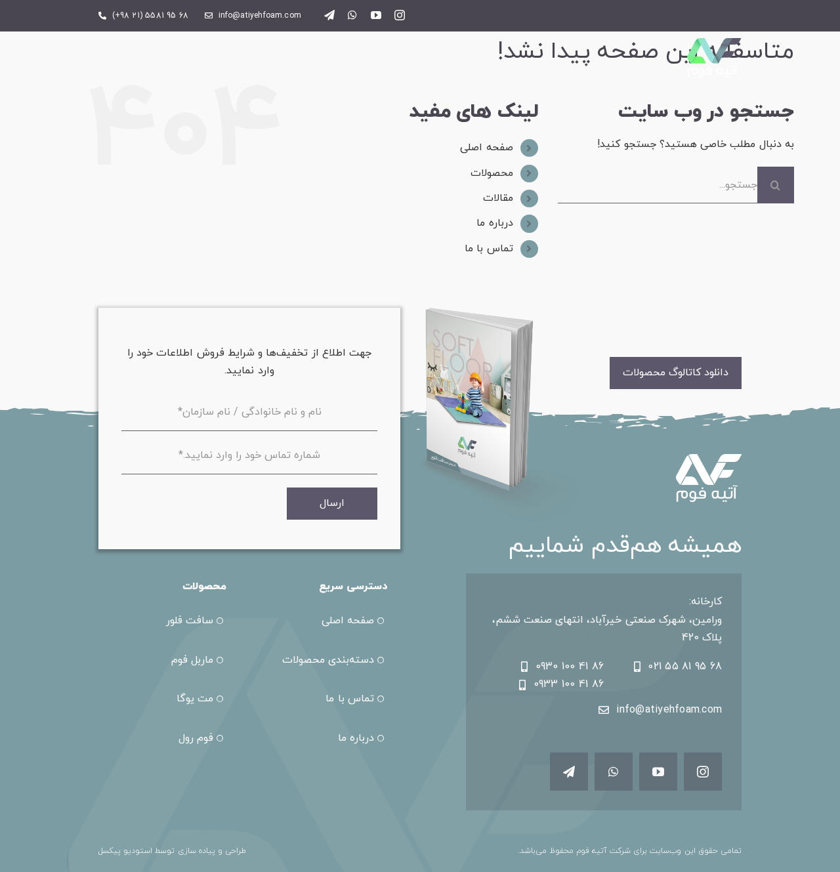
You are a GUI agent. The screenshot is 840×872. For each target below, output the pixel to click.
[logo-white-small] (714, 43)
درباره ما (494, 223)
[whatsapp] (352, 15)
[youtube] (376, 15)
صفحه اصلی (486, 147)
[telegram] (329, 15)
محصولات (492, 173)
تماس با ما (489, 248)
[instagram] (399, 15)
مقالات (498, 198)
